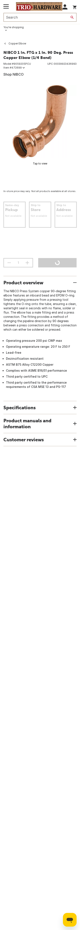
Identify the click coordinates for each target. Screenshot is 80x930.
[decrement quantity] (9, 263)
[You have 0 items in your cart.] (75, 6)
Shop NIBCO (13, 74)
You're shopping (13, 27)
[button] (65, 7)
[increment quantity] (27, 263)
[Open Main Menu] (6, 6)
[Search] (72, 17)
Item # (12, 67)
